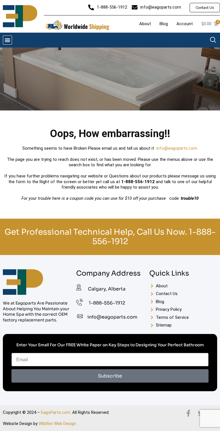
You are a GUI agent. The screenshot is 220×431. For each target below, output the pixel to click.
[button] (7, 40)
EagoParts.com (55, 412)
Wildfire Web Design (57, 423)
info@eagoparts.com (112, 317)
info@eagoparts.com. (177, 148)
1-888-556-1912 (107, 303)
